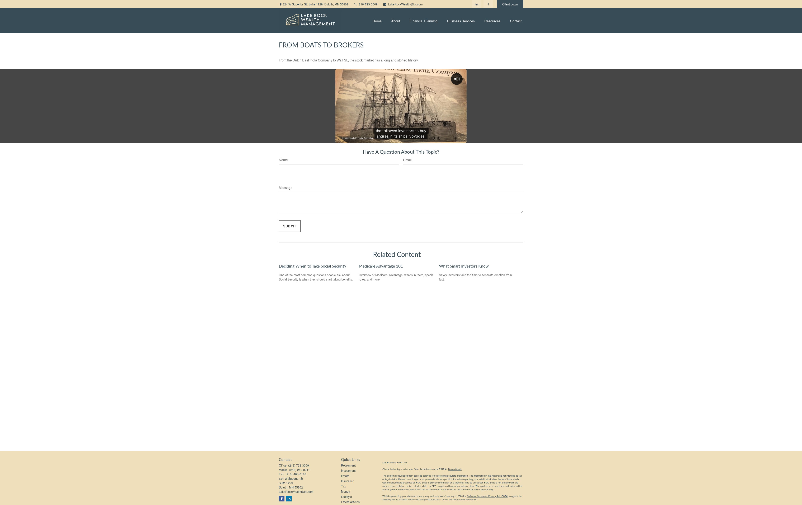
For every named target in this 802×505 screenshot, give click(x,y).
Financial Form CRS (397, 462)
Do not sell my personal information (459, 499)
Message (285, 187)
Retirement (348, 465)
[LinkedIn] (476, 4)
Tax (343, 486)
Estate (345, 476)
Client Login (510, 4)
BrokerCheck (455, 469)
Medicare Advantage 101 (381, 266)
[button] (377, 20)
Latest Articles (350, 502)
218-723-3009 (368, 4)
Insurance (347, 481)
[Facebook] (488, 4)
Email (407, 159)
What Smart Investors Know (464, 266)
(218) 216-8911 (299, 470)
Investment (348, 470)
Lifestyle (346, 497)
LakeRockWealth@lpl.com (405, 4)
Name (283, 159)
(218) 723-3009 (298, 465)
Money (345, 491)
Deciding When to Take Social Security (312, 266)
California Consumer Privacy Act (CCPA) (487, 496)
